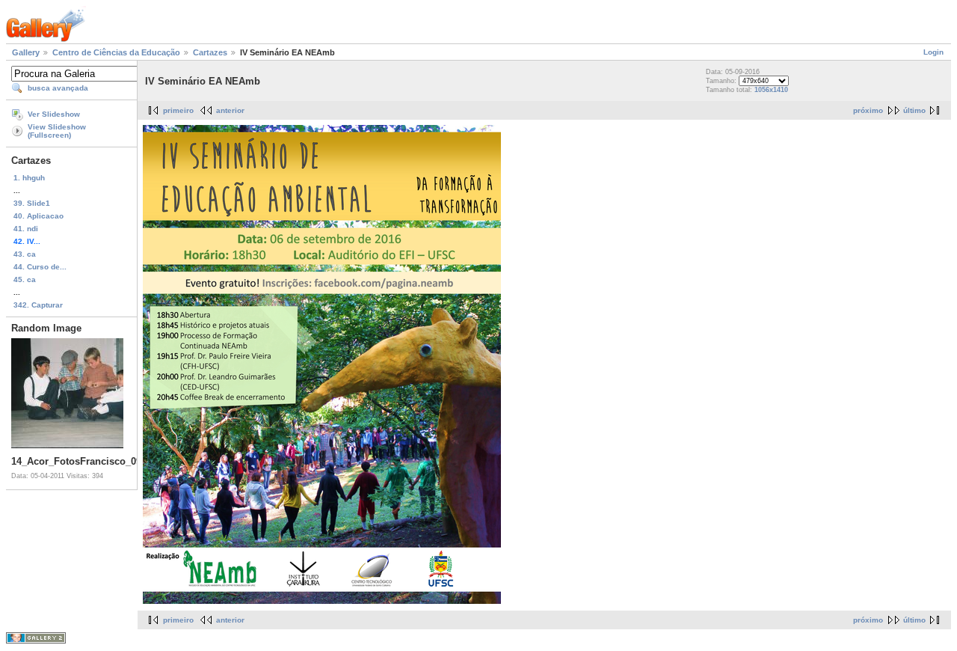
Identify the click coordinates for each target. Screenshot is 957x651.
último (914, 110)
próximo (868, 110)
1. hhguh (29, 178)
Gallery (26, 52)
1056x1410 (771, 90)
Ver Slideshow (54, 114)
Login (933, 52)
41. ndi (25, 228)
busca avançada (58, 88)
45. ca (24, 279)
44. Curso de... (40, 267)
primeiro (178, 110)
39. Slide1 (31, 203)
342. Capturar (38, 305)
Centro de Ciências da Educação (116, 52)
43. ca (24, 254)
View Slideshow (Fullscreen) (57, 131)
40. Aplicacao (38, 216)
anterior (230, 110)
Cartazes (210, 52)
